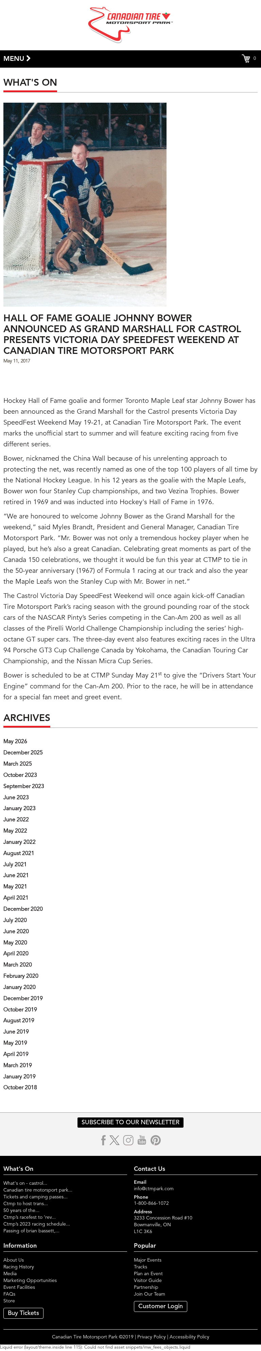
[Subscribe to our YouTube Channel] (142, 1140)
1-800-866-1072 (151, 1203)
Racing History (18, 1267)
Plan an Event (148, 1273)
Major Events (147, 1260)
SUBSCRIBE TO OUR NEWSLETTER (130, 1122)
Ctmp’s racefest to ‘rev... (29, 1217)
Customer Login (160, 1306)
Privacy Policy (151, 1337)
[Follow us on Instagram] (128, 1140)
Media (10, 1273)
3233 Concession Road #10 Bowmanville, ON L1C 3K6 (163, 1225)
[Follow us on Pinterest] (155, 1140)
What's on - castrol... (25, 1183)
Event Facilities (19, 1287)
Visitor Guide (148, 1280)
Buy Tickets (23, 1313)
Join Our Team (149, 1294)
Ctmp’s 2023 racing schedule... (36, 1224)
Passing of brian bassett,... (31, 1231)
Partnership (146, 1287)
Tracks (140, 1267)
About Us (13, 1260)
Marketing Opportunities (30, 1280)
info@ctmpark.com (154, 1188)
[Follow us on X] (114, 1140)
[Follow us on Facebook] (103, 1140)
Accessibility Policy (189, 1337)
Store (9, 1301)
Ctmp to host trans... (25, 1203)
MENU (14, 59)
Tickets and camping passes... (35, 1197)
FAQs (9, 1294)
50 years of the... (21, 1210)
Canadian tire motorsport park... (37, 1190)
